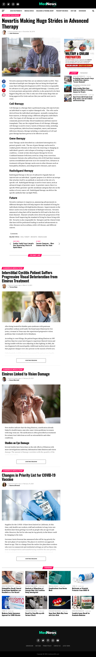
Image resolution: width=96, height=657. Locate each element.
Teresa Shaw (13, 287)
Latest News (66, 646)
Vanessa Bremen (14, 485)
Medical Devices (29, 11)
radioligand (43, 237)
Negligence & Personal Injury (45, 11)
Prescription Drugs (62, 11)
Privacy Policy (47, 646)
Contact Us (57, 646)
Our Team (73, 11)
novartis (34, 237)
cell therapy (25, 237)
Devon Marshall (14, 380)
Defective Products (16, 11)
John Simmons (14, 33)
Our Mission (82, 11)
